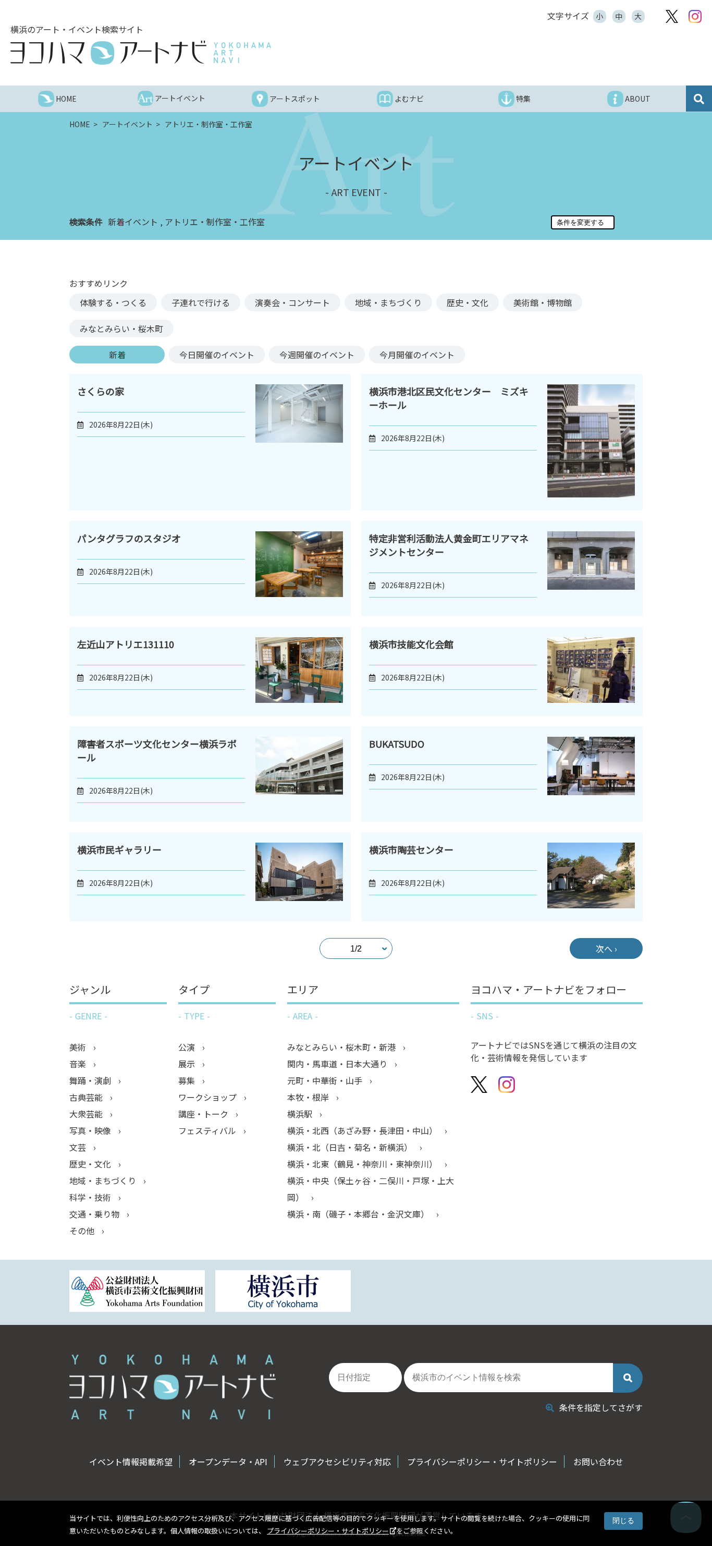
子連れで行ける (200, 302)
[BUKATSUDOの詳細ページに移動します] (591, 774)
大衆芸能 (87, 1113)
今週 (316, 354)
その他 (82, 1230)
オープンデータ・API (228, 1461)
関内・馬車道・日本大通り (338, 1063)
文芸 (78, 1147)
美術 (78, 1047)
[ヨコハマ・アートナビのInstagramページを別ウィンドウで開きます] (695, 16)
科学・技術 (91, 1197)
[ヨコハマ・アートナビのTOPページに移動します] (140, 53)
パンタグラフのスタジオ (129, 538)
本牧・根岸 (309, 1097)
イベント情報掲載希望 (131, 1461)
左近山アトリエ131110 (125, 644)
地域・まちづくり (388, 302)
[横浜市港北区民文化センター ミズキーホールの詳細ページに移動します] (591, 442)
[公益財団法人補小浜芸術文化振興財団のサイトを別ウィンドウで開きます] (137, 1292)
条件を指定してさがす (601, 1407)
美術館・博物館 (542, 302)
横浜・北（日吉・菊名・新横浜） (350, 1147)
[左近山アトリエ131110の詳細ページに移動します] (299, 671)
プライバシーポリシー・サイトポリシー (328, 1531)
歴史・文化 (467, 302)
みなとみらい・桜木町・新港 (342, 1047)
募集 (187, 1080)
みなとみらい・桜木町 (121, 328)
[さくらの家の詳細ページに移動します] (299, 442)
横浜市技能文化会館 (411, 644)
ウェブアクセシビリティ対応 (337, 1461)
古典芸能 (87, 1097)
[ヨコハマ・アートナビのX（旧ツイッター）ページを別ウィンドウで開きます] (672, 16)
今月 (417, 354)
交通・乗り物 (95, 1214)
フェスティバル (208, 1130)
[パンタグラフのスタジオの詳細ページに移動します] (299, 568)
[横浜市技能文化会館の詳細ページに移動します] (591, 671)
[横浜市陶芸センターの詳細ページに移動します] (591, 877)
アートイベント (128, 124)
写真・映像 (91, 1130)
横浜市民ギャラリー (119, 849)
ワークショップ (208, 1097)
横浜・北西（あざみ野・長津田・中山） (363, 1130)
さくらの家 (100, 391)
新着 (117, 354)
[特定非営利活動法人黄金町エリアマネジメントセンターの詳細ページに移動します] (591, 568)
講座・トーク (204, 1113)
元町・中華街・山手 (325, 1080)
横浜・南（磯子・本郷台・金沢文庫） (359, 1214)
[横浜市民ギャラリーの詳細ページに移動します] (299, 877)
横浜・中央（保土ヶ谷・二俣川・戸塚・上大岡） (370, 1188)
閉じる (623, 1520)
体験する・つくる (113, 302)
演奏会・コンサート (292, 302)
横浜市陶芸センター (411, 849)
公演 (187, 1047)
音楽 (78, 1063)
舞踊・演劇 (91, 1080)
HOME (80, 124)
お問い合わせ (598, 1461)
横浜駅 (300, 1113)
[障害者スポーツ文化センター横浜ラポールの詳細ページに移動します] (299, 774)
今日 (216, 354)
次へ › (606, 948)
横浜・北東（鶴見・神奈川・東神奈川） (363, 1164)
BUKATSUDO (396, 743)
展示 (187, 1063)
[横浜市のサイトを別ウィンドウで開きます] (283, 1292)
